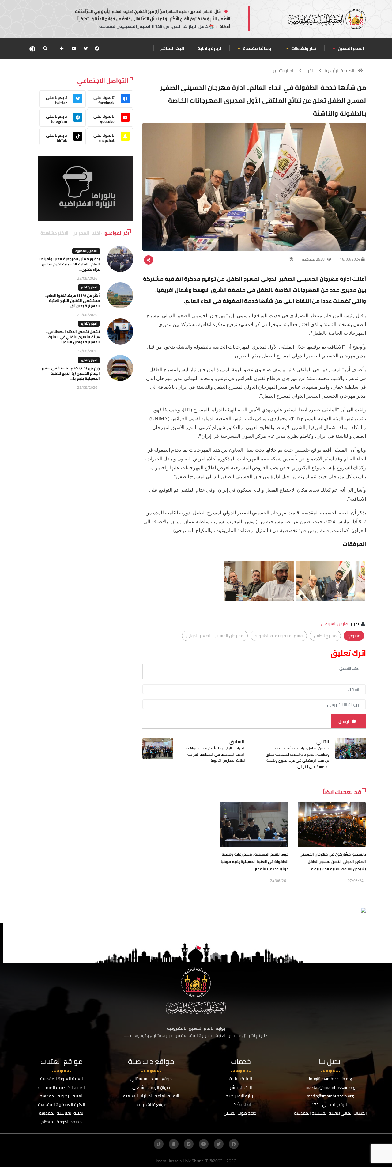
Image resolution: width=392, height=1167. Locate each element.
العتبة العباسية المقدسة (62, 1113)
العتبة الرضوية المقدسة (62, 1096)
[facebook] (97, 48)
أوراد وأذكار (241, 1104)
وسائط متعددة (256, 48)
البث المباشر (172, 48)
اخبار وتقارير (283, 70)
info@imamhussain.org (330, 1079)
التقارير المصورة (86, 251)
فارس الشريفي (334, 624)
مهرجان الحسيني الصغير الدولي (214, 636)
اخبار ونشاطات (304, 48)
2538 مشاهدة (314, 259)
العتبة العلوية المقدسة (61, 1079)
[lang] (32, 48)
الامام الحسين (350, 48)
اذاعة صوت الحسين (241, 1113)
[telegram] (189, 1144)
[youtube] (74, 48)
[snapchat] (174, 1144)
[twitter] (86, 48)
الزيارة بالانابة (210, 48)
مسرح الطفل (325, 636)
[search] (45, 48)
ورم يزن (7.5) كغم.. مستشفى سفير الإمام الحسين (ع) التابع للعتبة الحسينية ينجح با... (71, 373)
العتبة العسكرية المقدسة (61, 1104)
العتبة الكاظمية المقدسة (61, 1087)
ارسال (343, 722)
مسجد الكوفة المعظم (61, 1122)
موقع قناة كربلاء (151, 1104)
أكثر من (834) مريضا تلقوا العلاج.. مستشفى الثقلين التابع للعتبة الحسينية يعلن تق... (72, 300)
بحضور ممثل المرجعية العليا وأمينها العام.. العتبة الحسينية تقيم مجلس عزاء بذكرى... (69, 264)
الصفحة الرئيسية (339, 70)
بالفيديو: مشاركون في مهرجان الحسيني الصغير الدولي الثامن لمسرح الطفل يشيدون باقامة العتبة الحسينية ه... (333, 861)
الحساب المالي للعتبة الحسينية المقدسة (330, 1113)
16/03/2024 (350, 259)
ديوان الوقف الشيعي (151, 1087)
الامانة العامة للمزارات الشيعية (151, 1096)
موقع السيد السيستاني (151, 1079)
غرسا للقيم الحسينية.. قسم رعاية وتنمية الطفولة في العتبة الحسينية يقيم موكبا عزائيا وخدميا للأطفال (254, 861)
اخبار (309, 70)
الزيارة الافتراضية (241, 1096)
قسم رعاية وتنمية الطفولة (279, 636)
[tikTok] (159, 1144)
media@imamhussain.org (330, 1096)
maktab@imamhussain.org (330, 1087)
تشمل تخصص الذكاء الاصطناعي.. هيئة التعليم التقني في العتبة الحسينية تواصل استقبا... (73, 336)
